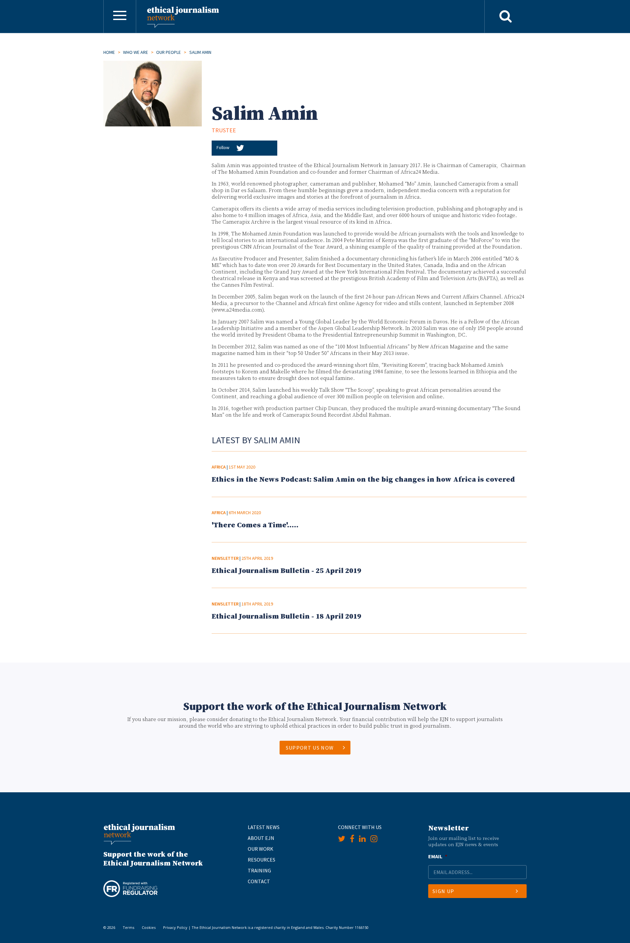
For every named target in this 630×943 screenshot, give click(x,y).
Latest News (264, 827)
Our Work (260, 848)
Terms (128, 927)
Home (109, 52)
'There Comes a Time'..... (255, 525)
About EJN (261, 838)
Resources (261, 859)
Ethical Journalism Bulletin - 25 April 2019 (286, 570)
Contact (259, 881)
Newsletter (225, 558)
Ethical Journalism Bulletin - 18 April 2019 (286, 616)
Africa (219, 467)
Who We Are (135, 52)
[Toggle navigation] (119, 16)
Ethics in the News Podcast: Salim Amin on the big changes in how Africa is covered (363, 479)
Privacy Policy (175, 927)
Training (259, 870)
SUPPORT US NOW (310, 747)
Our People (168, 52)
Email (437, 856)
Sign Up (443, 891)
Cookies (149, 927)
